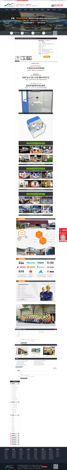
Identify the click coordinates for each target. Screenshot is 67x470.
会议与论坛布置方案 (14, 399)
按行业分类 (14, 456)
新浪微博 (52, 0)
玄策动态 (57, 455)
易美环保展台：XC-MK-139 (22, 356)
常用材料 (48, 10)
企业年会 (21, 457)
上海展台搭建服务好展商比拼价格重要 (21, 364)
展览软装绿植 (14, 437)
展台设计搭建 (22, 36)
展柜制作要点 (51, 455)
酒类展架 (35, 455)
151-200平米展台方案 (14, 387)
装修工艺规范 (51, 457)
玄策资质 (57, 454)
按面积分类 (14, 455)
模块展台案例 (13, 385)
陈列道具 (35, 454)
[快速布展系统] (33, 23)
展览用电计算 (44, 457)
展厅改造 (28, 456)
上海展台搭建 (26, 36)
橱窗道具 (42, 10)
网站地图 (61, 0)
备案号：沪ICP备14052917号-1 (30, 468)
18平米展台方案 (14, 396)
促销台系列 (13, 429)
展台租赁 (15, 36)
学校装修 (28, 455)
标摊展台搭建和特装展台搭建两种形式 (39, 364)
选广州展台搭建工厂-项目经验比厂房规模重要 (22, 360)
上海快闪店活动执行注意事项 (20, 362)
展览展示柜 (13, 435)
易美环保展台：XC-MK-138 (35, 356)
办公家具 (28, 457)
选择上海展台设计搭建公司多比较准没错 (21, 361)
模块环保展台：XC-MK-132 (32, 38)
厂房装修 (28, 454)
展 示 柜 (6, 455)
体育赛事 (21, 456)
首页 (18, 38)
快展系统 (13, 417)
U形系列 (13, 424)
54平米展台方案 (14, 392)
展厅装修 (31, 10)
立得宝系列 (13, 431)
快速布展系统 (13, 10)
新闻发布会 (21, 454)
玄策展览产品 (22, 38)
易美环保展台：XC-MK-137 (49, 356)
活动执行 (25, 10)
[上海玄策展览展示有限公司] (9, 7)
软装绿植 (6, 456)
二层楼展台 (14, 450)
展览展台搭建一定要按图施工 (20, 363)
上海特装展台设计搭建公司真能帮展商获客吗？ (40, 360)
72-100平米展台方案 (14, 407)
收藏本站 (58, 0)
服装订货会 (21, 450)
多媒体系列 (13, 427)
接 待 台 (6, 454)
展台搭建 (19, 10)
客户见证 (57, 456)
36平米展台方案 (14, 394)
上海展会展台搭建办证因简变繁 (38, 362)
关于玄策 (60, 10)
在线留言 (55, 0)
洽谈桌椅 (6, 457)
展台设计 (30, 327)
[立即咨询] (46, 57)
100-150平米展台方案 (14, 389)
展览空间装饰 (44, 455)
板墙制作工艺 (51, 454)
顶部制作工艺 (51, 450)
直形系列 (13, 420)
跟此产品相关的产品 (18, 344)
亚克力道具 (36, 457)
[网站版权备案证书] (19, 0)
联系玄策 (57, 449)
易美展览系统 (21, 327)
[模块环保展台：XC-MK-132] (18, 58)
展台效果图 (14, 457)
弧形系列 (13, 422)
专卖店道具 (36, 450)
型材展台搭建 (18, 36)
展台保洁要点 (51, 456)
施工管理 (54, 10)
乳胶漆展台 (14, 454)
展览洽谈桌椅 (14, 439)
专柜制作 (37, 10)
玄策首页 (6, 10)
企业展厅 (28, 450)
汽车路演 (21, 455)
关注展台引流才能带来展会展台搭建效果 (39, 363)
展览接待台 (13, 433)
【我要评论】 (21, 366)
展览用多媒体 (44, 456)
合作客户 (57, 450)
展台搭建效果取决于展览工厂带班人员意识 (39, 361)
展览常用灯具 (44, 450)
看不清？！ (33, 376)
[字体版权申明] (25, 0)
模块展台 (26, 38)
